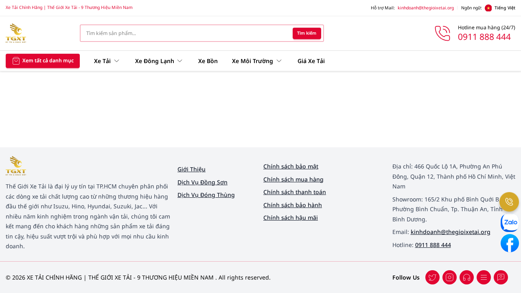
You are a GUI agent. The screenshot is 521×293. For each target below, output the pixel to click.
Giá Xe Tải (311, 61)
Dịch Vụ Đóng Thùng (206, 195)
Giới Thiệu (191, 169)
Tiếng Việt (505, 8)
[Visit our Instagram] (484, 277)
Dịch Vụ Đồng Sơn (202, 182)
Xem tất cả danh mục (48, 60)
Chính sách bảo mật (290, 166)
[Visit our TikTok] (467, 277)
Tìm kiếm (306, 33)
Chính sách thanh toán (294, 192)
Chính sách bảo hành (292, 205)
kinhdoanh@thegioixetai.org (426, 8)
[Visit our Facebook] (432, 277)
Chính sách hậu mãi (290, 217)
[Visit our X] (449, 277)
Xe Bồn (208, 61)
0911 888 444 (433, 245)
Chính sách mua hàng (293, 179)
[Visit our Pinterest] (501, 277)
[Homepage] (37, 33)
